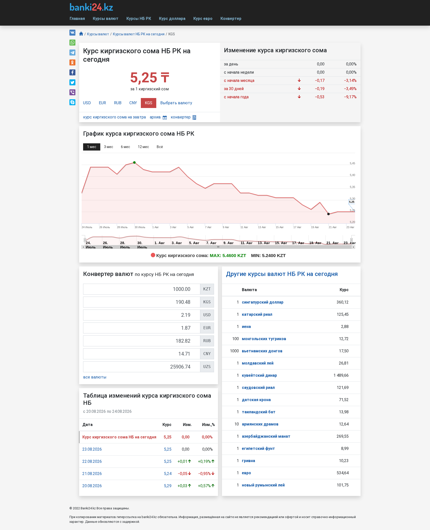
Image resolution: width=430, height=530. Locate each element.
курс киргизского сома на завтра (114, 117)
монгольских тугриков (264, 338)
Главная (77, 18)
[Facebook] (72, 72)
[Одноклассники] (72, 62)
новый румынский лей (263, 485)
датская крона (256, 399)
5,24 (167, 473)
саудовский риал (258, 387)
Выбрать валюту (176, 103)
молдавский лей (257, 363)
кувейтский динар (259, 375)
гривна (248, 460)
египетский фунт (258, 448)
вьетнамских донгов (262, 351)
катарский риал (257, 314)
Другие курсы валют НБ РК (282, 273)
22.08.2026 (92, 461)
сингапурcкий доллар (262, 302)
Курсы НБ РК (138, 18)
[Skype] (72, 102)
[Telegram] (72, 52)
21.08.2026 (92, 473)
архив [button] (155, 117)
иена (246, 326)
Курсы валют (105, 18)
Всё (160, 147)
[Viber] (72, 92)
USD (87, 103)
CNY (133, 103)
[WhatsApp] (72, 43)
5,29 (167, 485)
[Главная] (81, 34)
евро (246, 473)
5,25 (167, 449)
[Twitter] (72, 82)
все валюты (95, 377)
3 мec (108, 147)
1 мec (91, 147)
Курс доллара (172, 18)
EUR (102, 103)
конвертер (181, 117)
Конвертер (230, 18)
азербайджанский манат (266, 436)
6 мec (125, 147)
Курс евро (203, 18)
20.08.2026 (92, 485)
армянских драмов (260, 424)
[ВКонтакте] (72, 33)
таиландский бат (258, 412)
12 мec (143, 147)
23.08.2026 (92, 449)
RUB (117, 103)
